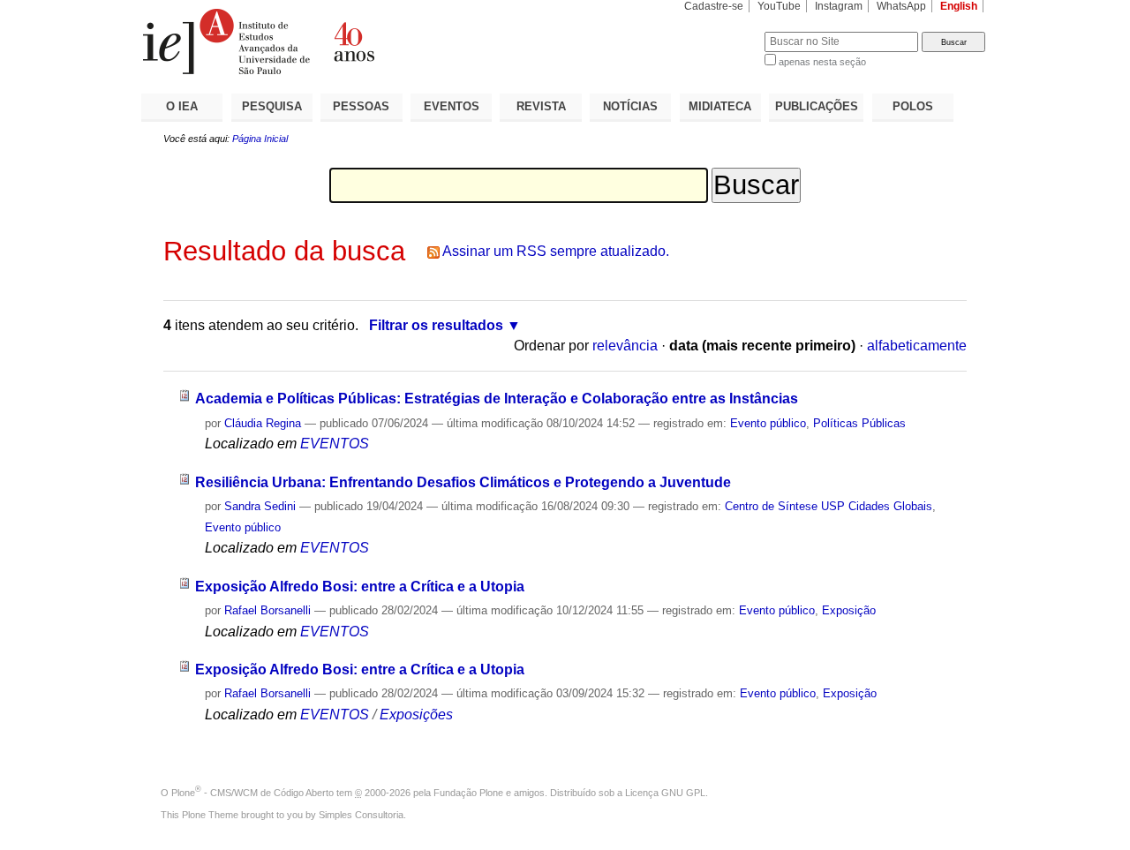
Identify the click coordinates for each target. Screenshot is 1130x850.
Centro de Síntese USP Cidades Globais (828, 506)
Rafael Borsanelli (267, 610)
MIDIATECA (720, 106)
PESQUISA (272, 106)
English (958, 6)
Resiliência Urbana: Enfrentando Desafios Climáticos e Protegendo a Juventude (463, 482)
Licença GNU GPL (665, 792)
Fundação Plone (468, 792)
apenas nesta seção (822, 61)
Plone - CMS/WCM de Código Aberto (252, 792)
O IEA (182, 106)
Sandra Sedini (260, 506)
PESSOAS (361, 106)
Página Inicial (260, 138)
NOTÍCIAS (630, 106)
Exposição (849, 610)
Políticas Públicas (859, 423)
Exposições (416, 714)
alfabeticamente (917, 345)
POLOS (913, 106)
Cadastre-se (713, 6)
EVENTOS (451, 106)
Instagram (839, 6)
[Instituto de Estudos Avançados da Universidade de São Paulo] (353, 41)
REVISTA (541, 106)
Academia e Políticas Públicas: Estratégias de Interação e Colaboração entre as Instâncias (496, 398)
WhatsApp (901, 6)
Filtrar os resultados (436, 325)
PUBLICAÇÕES (816, 106)
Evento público (768, 423)
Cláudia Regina (262, 423)
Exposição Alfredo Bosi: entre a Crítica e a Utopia (359, 586)
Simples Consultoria (361, 814)
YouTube (779, 6)
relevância (625, 345)
